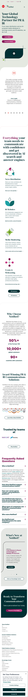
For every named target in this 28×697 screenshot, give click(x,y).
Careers (4, 629)
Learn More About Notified (14, 417)
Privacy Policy (7, 682)
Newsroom (4, 627)
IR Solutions (14, 295)
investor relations (7, 473)
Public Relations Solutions (8, 648)
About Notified (5, 624)
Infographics (5, 668)
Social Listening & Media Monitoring (10, 653)
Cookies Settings (14, 685)
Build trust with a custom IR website (13, 221)
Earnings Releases (6, 639)
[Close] (25, 673)
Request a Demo (9, 41)
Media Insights (5, 654)
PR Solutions (14, 291)
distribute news (6, 478)
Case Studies (5, 663)
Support (12, 1)
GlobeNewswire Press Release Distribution (12, 650)
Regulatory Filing (6, 641)
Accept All (14, 694)
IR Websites (5, 638)
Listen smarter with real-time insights (13, 251)
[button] (5, 112)
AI (2, 626)
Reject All (14, 689)
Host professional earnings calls (12, 284)
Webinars (4, 670)
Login (8, 1)
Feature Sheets (5, 666)
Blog (3, 661)
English (17, 1)
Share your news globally (10, 190)
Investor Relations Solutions (9, 634)
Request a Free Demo (14, 610)
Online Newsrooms (6, 656)
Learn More (7, 37)
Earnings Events (6, 636)
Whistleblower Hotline (7, 643)
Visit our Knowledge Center (14, 578)
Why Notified (14, 446)
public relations (16, 471)
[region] (14, 684)
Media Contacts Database (8, 651)
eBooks (3, 665)
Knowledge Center (7, 660)
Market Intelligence (6, 644)
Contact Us (4, 631)
